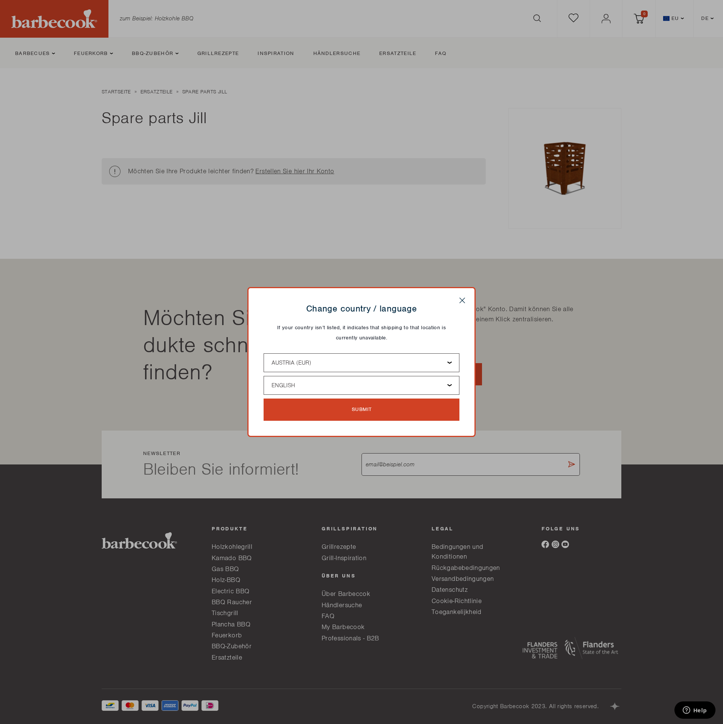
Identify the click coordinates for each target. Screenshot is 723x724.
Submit (362, 409)
